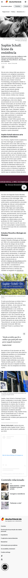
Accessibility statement (8, 549)
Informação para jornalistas (9, 545)
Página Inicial (5, 11)
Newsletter (4, 542)
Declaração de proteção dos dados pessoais (11, 530)
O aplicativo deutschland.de (9, 538)
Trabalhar (17, 6)
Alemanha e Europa (22, 11)
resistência (20, 270)
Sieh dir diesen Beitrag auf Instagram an (12, 455)
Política (13, 11)
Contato (3, 526)
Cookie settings (5, 552)
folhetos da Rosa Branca (15, 261)
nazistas (10, 105)
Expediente (4, 535)
